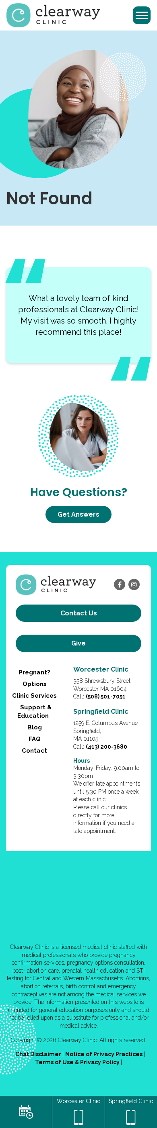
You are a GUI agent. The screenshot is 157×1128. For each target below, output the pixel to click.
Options (35, 684)
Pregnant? (34, 672)
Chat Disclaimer (38, 1054)
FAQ (35, 739)
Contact (34, 750)
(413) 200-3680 (106, 746)
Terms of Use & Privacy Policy (78, 1062)
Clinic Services (34, 695)
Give (78, 643)
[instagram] (134, 584)
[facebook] (119, 584)
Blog (34, 727)
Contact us (78, 613)
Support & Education (34, 711)
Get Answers (78, 514)
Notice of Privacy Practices (104, 1054)
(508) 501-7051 (106, 696)
